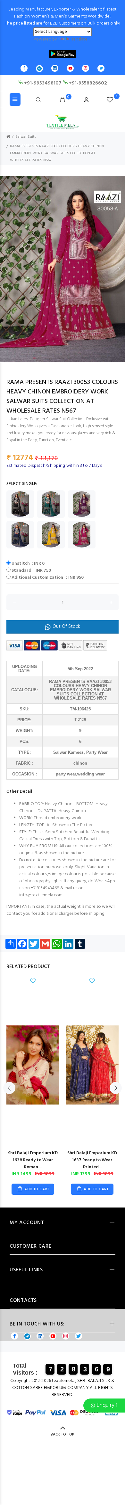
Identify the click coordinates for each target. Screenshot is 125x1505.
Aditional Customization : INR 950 (48, 577)
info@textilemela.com (41, 895)
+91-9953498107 (43, 83)
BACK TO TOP (62, 1434)
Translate (79, 39)
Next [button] (119, 269)
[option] (62, 269)
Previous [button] (6, 269)
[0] (110, 100)
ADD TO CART (36, 1189)
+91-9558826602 (88, 83)
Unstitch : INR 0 (28, 563)
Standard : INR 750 (31, 570)
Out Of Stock (66, 626)
